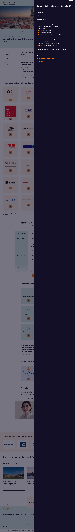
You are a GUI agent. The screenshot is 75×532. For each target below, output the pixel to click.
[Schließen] (71, 2)
